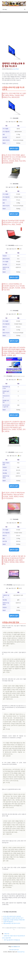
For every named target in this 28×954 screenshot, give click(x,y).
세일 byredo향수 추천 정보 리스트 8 (11, 923)
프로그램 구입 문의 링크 (14, 949)
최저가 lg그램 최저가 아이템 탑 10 (12, 940)
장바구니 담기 (14, 148)
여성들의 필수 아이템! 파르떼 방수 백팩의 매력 (14, 920)
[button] (25, 9)
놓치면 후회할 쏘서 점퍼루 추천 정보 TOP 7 (13, 918)
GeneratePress (21, 952)
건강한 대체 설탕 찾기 (8, 921)
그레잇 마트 (6, 934)
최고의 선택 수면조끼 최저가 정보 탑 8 (12, 916)
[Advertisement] (14, 30)
